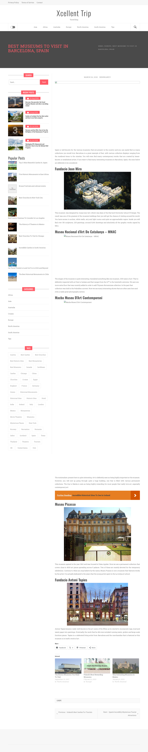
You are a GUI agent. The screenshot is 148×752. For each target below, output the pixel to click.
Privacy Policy (13, 2)
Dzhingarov (105, 77)
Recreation (25, 429)
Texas (43, 435)
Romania (38, 429)
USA (34, 448)
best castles (25, 355)
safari (12, 435)
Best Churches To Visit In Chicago (31, 236)
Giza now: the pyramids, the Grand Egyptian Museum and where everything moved (36, 104)
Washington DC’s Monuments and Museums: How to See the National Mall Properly (36, 146)
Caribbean (41, 367)
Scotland (23, 435)
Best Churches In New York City (31, 198)
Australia (56, 27)
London (41, 404)
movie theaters (16, 417)
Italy (31, 404)
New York (32, 423)
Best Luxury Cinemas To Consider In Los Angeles (26, 218)
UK (11, 448)
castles (13, 373)
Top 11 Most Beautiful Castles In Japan (33, 163)
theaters (25, 442)
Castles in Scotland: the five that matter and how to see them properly (36, 117)
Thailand (13, 442)
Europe (68, 27)
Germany (35, 386)
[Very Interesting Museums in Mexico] (126, 666)
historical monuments (28, 392)
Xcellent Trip (74, 13)
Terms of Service (28, 2)
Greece (12, 392)
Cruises (11, 314)
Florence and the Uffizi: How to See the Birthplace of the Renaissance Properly (36, 131)
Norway (13, 429)
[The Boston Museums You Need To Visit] (68, 666)
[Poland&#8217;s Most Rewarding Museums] (97, 666)
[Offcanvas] (13, 27)
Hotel (44, 398)
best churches (40, 355)
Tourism (37, 442)
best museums (15, 367)
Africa (45, 27)
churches (13, 379)
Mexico (13, 411)
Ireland (21, 404)
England (13, 386)
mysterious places (17, 423)
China (34, 373)
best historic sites (17, 361)
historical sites (16, 398)
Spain (34, 435)
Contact (40, 2)
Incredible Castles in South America (32, 248)
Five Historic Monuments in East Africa (34, 174)
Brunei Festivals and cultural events (32, 186)
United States (23, 448)
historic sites (32, 398)
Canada (29, 367)
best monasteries (35, 361)
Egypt (35, 379)
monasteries (25, 411)
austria (13, 355)
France (24, 386)
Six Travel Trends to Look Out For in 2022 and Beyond (28, 268)
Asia (35, 27)
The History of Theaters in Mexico (31, 224)
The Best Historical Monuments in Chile (34, 274)
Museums (30, 417)
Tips (112, 27)
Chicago (24, 373)
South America (99, 27)
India (12, 404)
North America (82, 27)
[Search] (135, 27)
